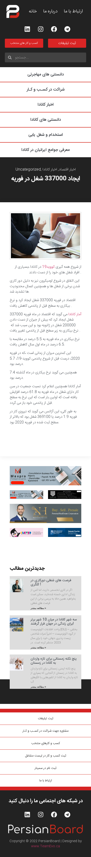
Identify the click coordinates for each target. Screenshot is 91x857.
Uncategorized (28, 169)
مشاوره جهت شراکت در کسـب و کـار (45, 731)
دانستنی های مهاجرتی (45, 74)
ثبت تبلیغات (45, 718)
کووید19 (49, 267)
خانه (33, 11)
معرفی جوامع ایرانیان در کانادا (45, 150)
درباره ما (50, 11)
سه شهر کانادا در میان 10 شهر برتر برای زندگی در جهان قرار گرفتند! (54, 622)
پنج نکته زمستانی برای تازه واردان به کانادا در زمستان (53, 661)
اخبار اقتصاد (67, 169)
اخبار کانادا (46, 104)
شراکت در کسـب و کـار (46, 89)
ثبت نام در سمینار (45, 768)
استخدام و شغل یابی (45, 134)
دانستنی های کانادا (45, 119)
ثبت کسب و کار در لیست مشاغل (45, 755)
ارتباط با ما (73, 11)
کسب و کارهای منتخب (45, 743)
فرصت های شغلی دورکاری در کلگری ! (51, 583)
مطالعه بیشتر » (38, 608)
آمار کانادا (74, 314)
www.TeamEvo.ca (45, 846)
